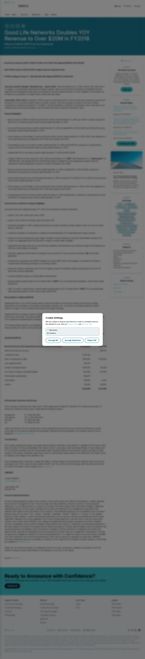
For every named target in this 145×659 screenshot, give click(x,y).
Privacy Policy (73, 324)
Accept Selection (73, 340)
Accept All (53, 340)
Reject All (91, 340)
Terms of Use (87, 324)
